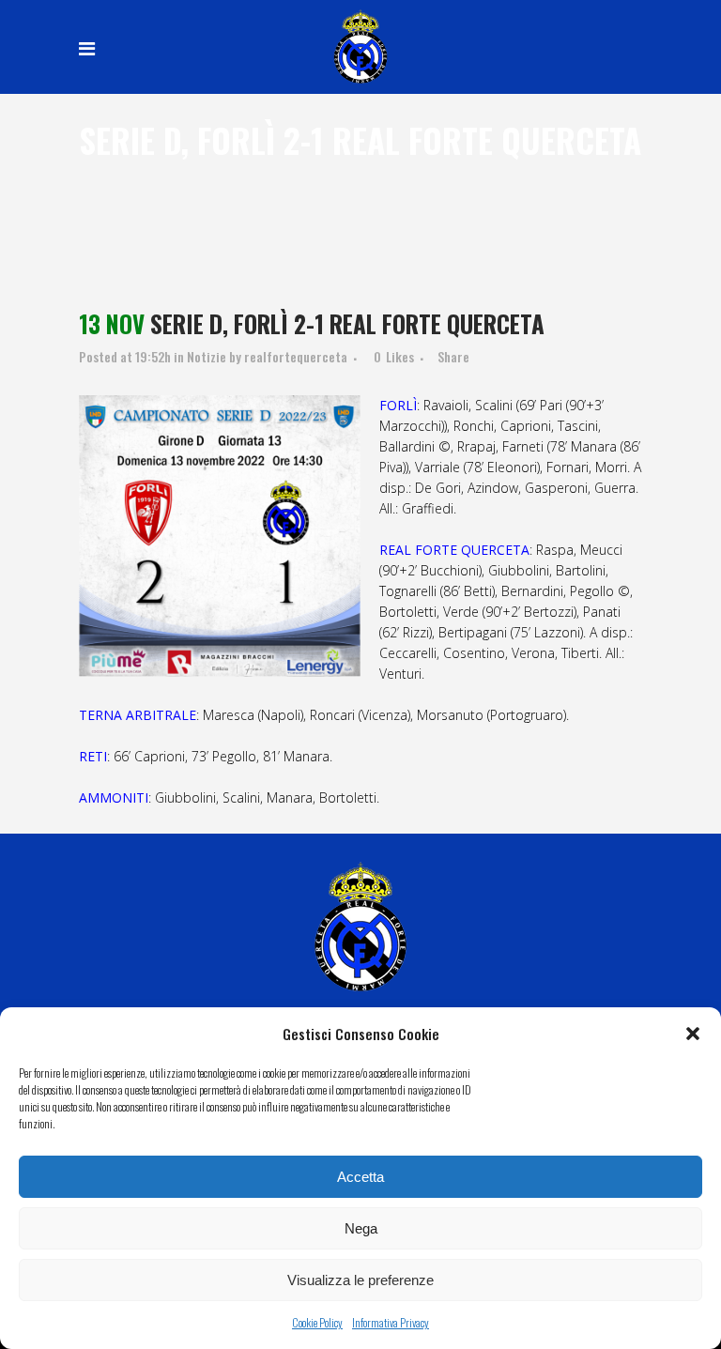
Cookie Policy (317, 1322)
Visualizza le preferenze (360, 1280)
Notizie (206, 356)
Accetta (360, 1177)
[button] (692, 1033)
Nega (361, 1228)
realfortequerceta (295, 356)
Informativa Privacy (390, 1322)
